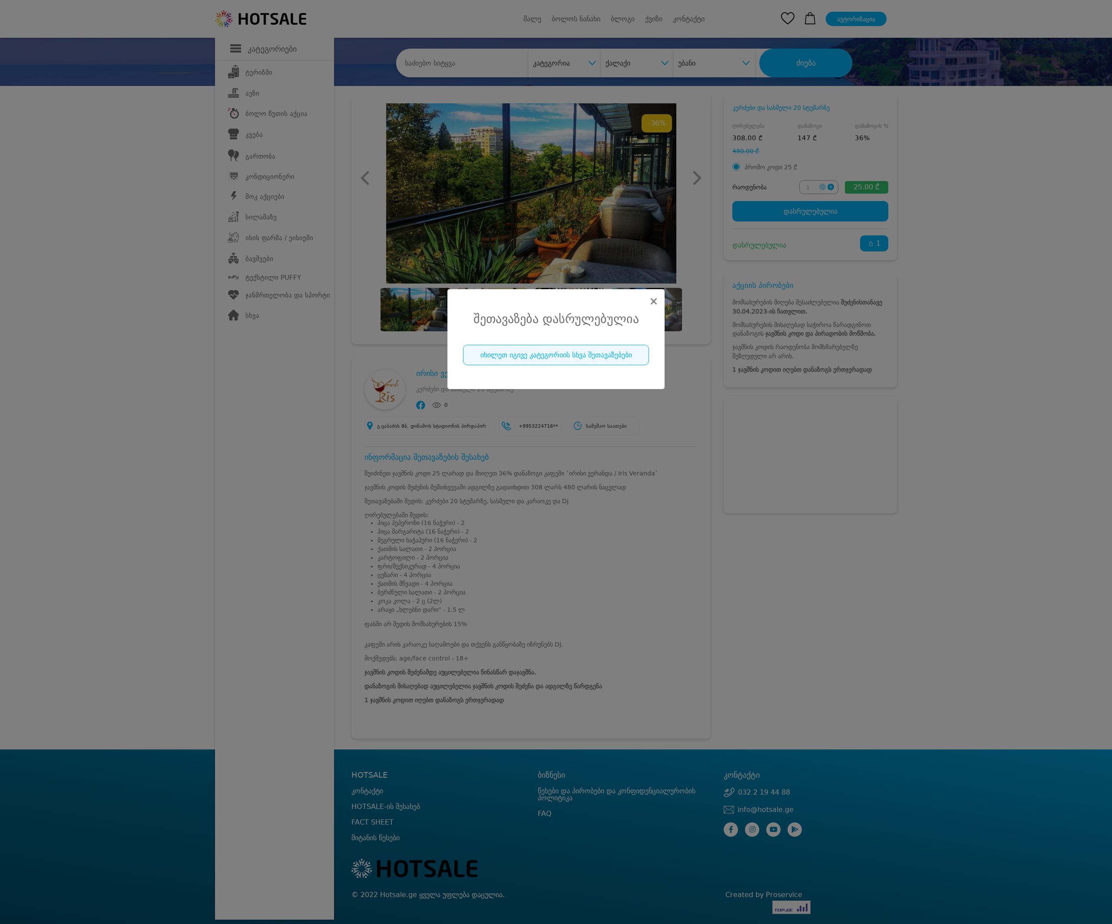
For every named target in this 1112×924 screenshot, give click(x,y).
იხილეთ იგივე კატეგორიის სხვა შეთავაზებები (556, 355)
